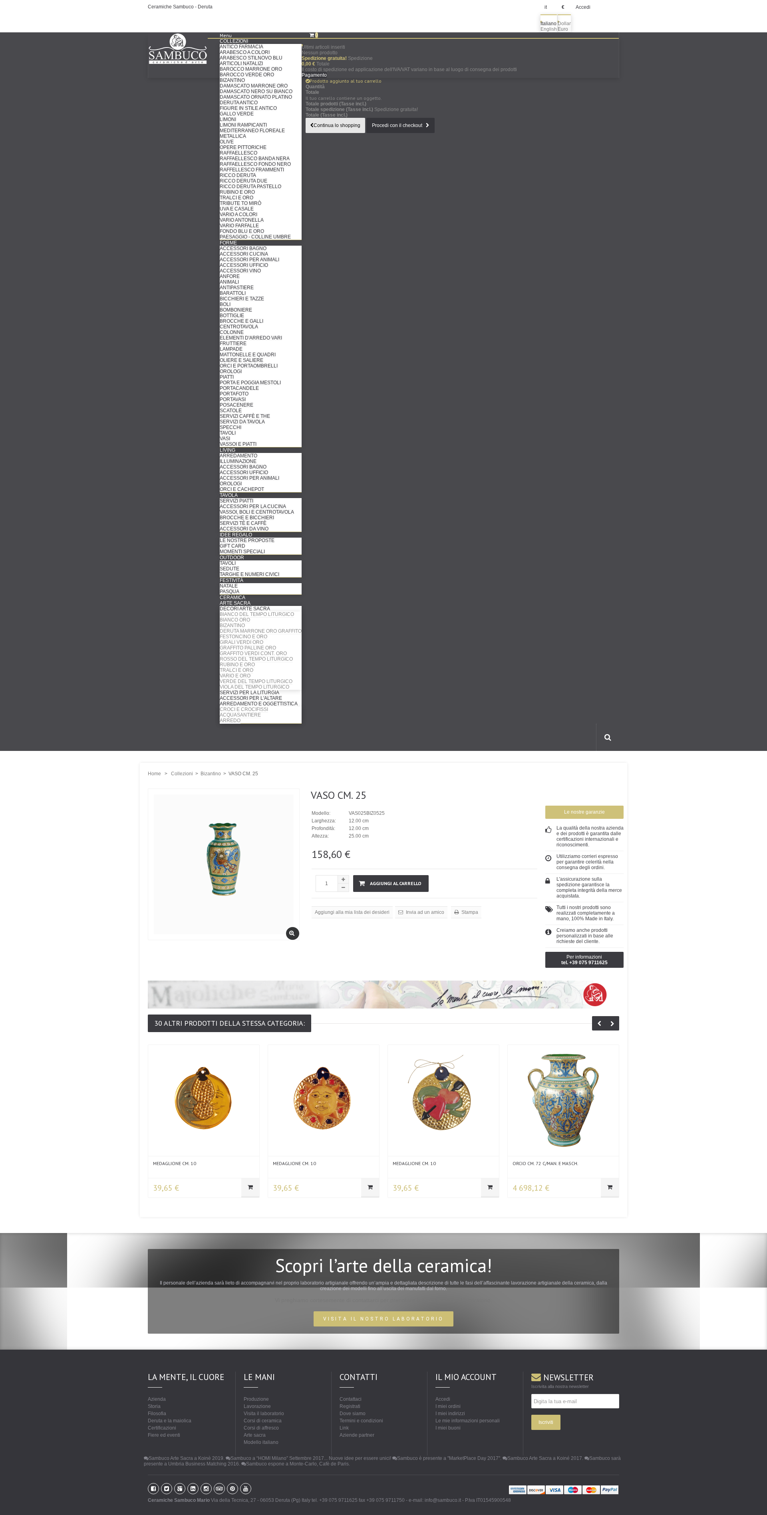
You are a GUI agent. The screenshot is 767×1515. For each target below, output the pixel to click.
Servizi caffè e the (245, 416)
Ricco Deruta (238, 175)
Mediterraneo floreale (252, 130)
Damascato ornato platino (256, 97)
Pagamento (314, 75)
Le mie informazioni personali (467, 1421)
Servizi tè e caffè (243, 523)
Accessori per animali (249, 259)
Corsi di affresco (261, 1428)
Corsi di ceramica (263, 1421)
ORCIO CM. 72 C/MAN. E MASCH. (545, 1163)
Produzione (256, 1399)
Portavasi (233, 399)
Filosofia (157, 1413)
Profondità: (323, 828)
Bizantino (232, 80)
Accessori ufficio (244, 265)
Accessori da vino (244, 529)
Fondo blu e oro (242, 231)
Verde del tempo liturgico (256, 681)
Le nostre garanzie (584, 812)
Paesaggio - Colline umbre (255, 237)
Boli (225, 304)
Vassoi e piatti (238, 444)
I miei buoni (448, 1428)
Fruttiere (233, 343)
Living (227, 450)
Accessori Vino (240, 271)
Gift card (232, 546)
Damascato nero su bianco (256, 91)
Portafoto (234, 394)
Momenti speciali (242, 551)
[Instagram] (206, 1488)
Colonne (232, 332)
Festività (231, 580)
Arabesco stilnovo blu (251, 58)
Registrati (350, 1406)
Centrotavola (239, 327)
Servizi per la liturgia (249, 692)
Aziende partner (357, 1435)
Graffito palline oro (248, 648)
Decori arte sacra (245, 609)
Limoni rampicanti (243, 125)
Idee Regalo (236, 535)
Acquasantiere (240, 715)
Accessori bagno (243, 248)
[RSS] (219, 1488)
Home (154, 773)
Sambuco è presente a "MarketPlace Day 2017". (449, 1458)
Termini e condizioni (361, 1421)
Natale (229, 586)
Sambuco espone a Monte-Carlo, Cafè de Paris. (298, 1464)
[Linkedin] (193, 1488)
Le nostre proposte (247, 540)
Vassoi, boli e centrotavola (257, 512)
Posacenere (236, 405)
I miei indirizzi (450, 1413)
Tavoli (228, 433)
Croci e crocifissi (244, 709)
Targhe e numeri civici (249, 574)
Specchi (230, 427)
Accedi (583, 7)
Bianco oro (235, 620)
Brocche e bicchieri (247, 517)
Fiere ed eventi (164, 1435)
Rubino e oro (237, 192)
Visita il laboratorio (264, 1413)
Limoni (228, 119)
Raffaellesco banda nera (255, 158)
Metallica (233, 136)
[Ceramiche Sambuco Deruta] (184, 48)
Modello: (321, 813)
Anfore (230, 276)
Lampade (231, 349)
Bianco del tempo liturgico (257, 614)
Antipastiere (237, 287)
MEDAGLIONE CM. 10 (174, 1163)
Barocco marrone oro (251, 69)
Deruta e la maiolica (169, 1421)
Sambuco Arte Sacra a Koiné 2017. (545, 1458)
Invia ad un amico (424, 912)
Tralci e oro (236, 198)
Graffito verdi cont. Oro (253, 653)
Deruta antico (239, 102)
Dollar (564, 23)
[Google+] (179, 1488)
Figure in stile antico (248, 108)
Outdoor (232, 557)
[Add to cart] (250, 1187)
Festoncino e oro (243, 636)
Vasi (225, 438)
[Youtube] (245, 1488)
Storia (154, 1406)
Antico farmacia (241, 47)
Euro (563, 29)
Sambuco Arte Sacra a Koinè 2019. (187, 1458)
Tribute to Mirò (240, 203)
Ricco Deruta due (243, 181)
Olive (227, 142)
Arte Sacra (235, 603)
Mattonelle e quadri (248, 354)
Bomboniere (236, 310)
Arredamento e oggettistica (259, 704)
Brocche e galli (241, 321)
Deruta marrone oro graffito (261, 631)
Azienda (157, 1399)
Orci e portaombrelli (249, 366)
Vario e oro (235, 676)
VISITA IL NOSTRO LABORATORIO (383, 1319)
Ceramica (232, 597)
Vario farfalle (239, 225)
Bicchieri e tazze (242, 299)
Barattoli (233, 293)
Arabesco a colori (245, 52)
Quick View (204, 1099)
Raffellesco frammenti (252, 170)
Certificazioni (162, 1428)
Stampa (469, 912)
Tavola (229, 495)
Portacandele (239, 388)
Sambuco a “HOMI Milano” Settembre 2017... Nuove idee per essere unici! (310, 1458)
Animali (229, 282)
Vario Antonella (242, 220)
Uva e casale (237, 209)
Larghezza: (324, 821)
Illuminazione (238, 461)
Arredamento (238, 456)
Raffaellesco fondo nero (255, 164)
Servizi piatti (236, 501)
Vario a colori (238, 214)
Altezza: (320, 836)
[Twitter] (166, 1488)
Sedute (229, 569)
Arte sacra (255, 1435)
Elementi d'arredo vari (251, 338)
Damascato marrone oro (254, 86)
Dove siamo (353, 1413)
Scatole (231, 410)
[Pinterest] (232, 1488)
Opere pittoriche (243, 147)
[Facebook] (153, 1488)
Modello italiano (261, 1442)
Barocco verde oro (247, 74)
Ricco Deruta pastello (250, 186)
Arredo (230, 720)
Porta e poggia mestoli (250, 382)
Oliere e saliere (241, 360)
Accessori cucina (244, 254)
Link (344, 1428)
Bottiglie (232, 315)
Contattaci (351, 1399)
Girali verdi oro (241, 642)
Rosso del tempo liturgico (256, 659)
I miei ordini (448, 1406)
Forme (228, 243)
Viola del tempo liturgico (254, 687)
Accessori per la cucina (253, 506)
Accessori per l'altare (251, 698)
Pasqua (229, 591)
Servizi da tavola (242, 422)
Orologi (231, 371)
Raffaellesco (238, 153)
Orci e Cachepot (242, 489)
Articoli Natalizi (241, 63)
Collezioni (234, 41)
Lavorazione (257, 1406)
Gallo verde (237, 114)
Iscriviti (545, 1422)
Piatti (227, 377)
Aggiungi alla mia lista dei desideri (352, 912)
